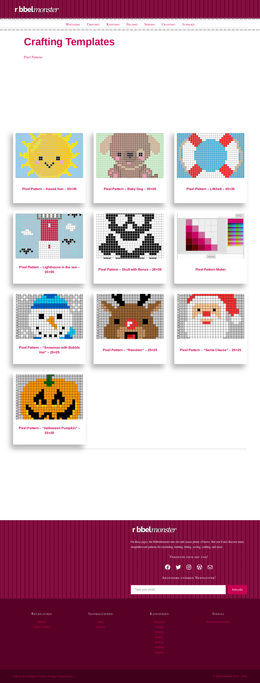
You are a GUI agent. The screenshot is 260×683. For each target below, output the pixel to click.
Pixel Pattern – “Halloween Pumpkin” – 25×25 (49, 430)
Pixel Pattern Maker (210, 269)
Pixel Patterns (33, 57)
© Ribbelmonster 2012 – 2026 (230, 676)
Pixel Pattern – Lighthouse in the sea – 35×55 (49, 269)
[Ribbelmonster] (37, 11)
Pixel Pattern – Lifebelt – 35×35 (210, 189)
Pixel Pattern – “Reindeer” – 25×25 (130, 350)
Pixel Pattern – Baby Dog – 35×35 (130, 189)
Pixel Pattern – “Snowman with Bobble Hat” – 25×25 (49, 350)
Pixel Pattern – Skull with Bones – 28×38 (129, 269)
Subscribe (237, 589)
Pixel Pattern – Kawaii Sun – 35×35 (49, 189)
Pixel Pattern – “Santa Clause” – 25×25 (210, 350)
